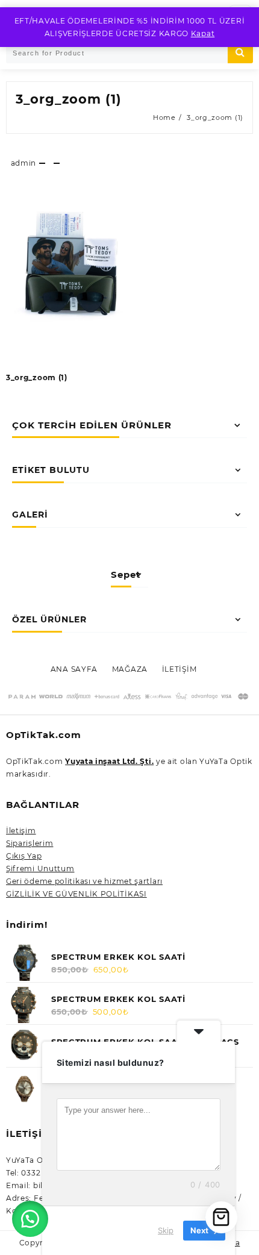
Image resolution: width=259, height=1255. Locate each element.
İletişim (21, 830)
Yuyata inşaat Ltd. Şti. (109, 761)
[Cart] (221, 1217)
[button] (30, 1219)
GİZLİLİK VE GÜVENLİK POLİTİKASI (76, 893)
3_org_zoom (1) (69, 99)
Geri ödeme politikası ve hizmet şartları (84, 881)
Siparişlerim (29, 843)
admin (24, 162)
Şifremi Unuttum (40, 868)
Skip (165, 1230)
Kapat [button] (203, 33)
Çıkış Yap (24, 855)
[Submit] (240, 52)
